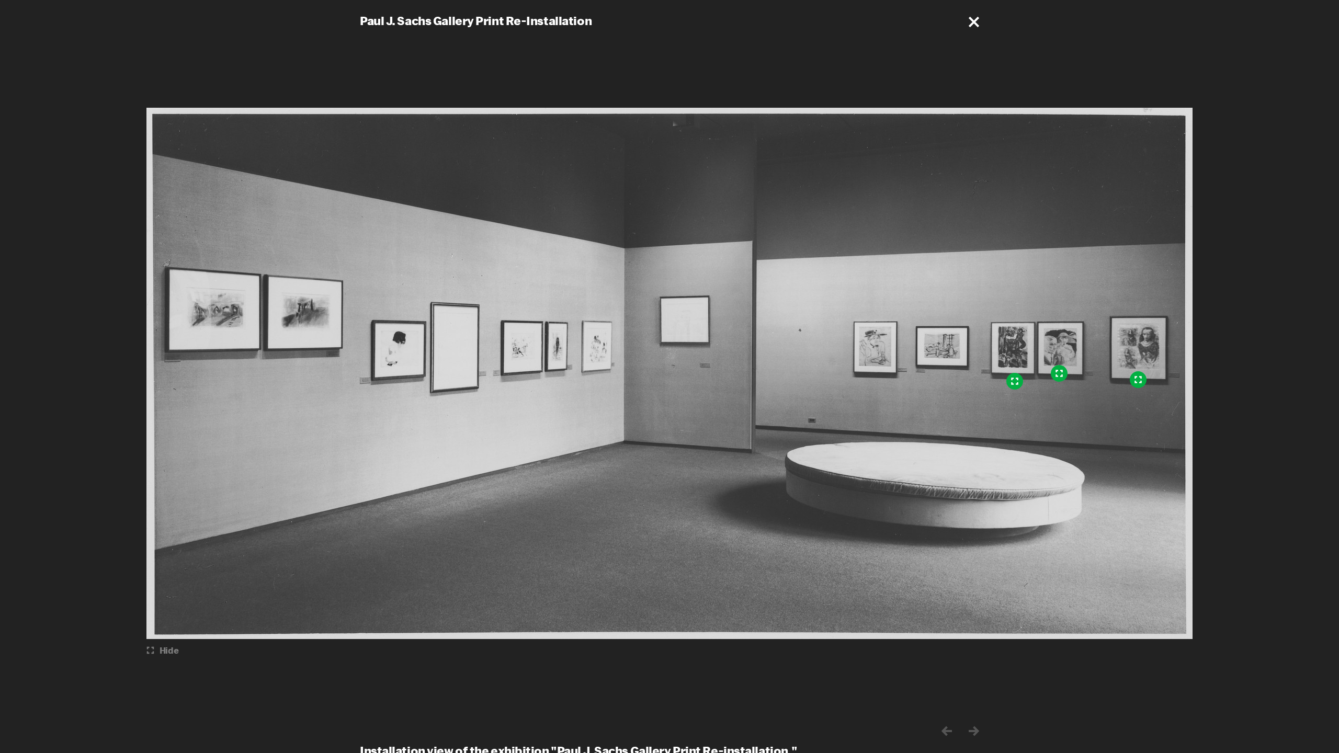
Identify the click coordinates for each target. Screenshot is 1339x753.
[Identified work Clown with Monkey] (1014, 381)
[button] (973, 22)
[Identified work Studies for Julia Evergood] (1138, 379)
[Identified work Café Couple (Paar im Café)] (1059, 373)
